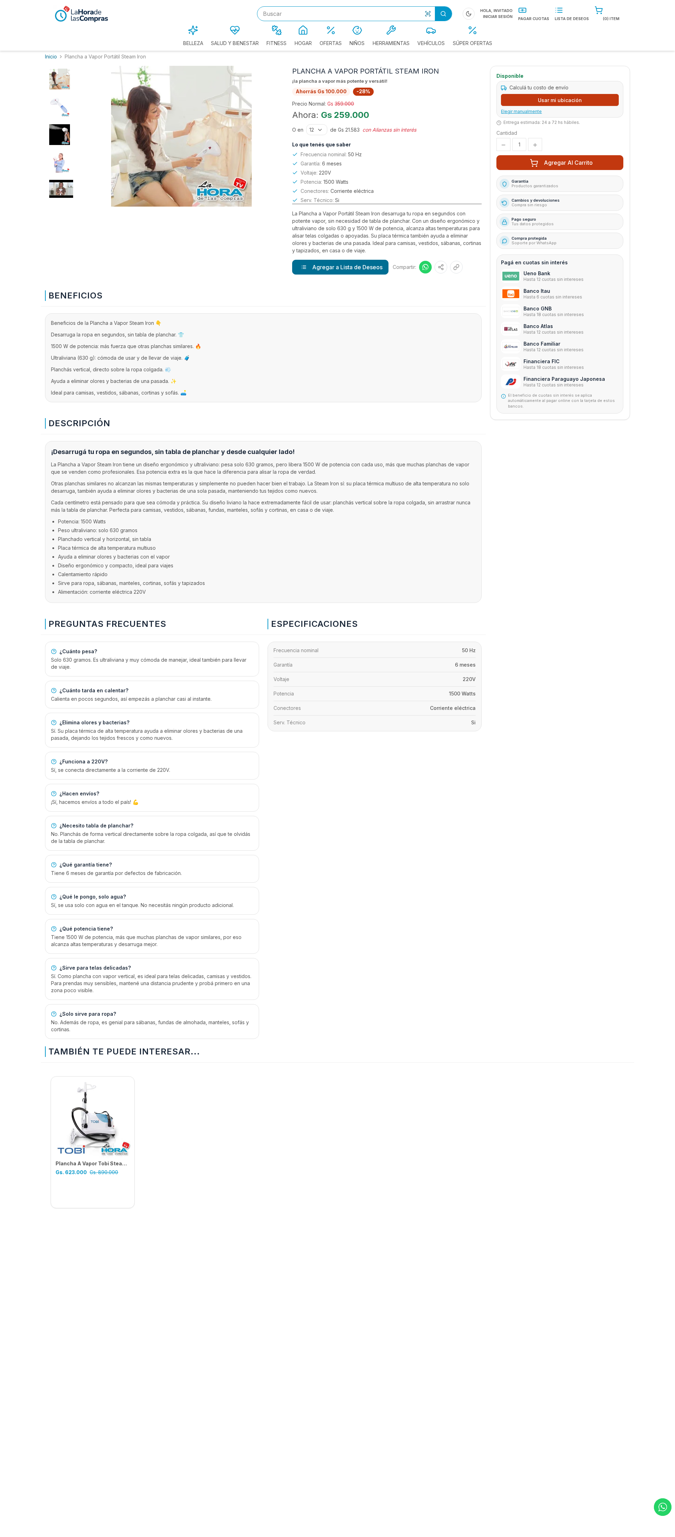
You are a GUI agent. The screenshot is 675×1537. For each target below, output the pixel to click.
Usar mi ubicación (560, 100)
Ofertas (331, 43)
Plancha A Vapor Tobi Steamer (94, 1163)
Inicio (51, 56)
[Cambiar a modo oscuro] (469, 14)
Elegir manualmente (521, 111)
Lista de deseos (572, 18)
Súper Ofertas (472, 43)
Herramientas (391, 43)
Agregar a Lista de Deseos (347, 267)
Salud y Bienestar (235, 43)
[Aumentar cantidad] (535, 144)
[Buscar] (443, 14)
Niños (357, 43)
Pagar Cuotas (533, 18)
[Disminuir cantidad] (503, 144)
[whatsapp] (662, 1507)
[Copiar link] (456, 267)
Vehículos (431, 43)
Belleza (193, 43)
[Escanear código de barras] (428, 14)
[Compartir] (441, 267)
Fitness (276, 43)
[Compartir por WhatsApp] (425, 267)
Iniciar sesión (498, 16)
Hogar (303, 43)
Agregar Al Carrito (568, 162)
